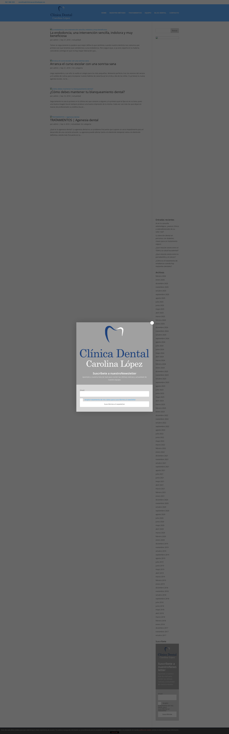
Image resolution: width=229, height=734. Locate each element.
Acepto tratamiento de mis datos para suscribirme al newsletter (110, 399)
